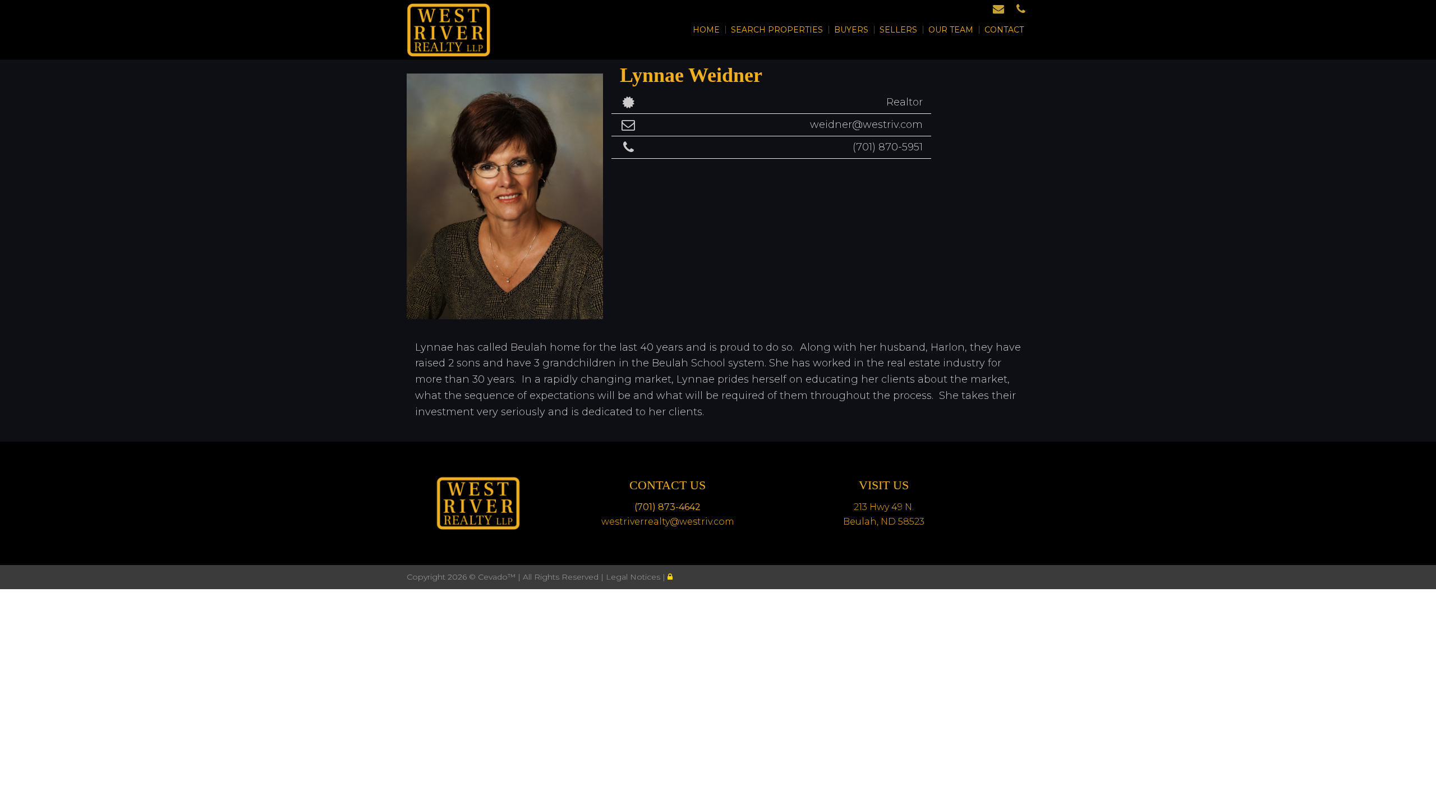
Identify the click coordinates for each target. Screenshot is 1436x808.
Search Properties (777, 30)
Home (706, 30)
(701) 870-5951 (888, 147)
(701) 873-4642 (667, 507)
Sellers (898, 30)
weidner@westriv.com (866, 124)
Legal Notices (634, 577)
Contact (1004, 30)
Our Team (950, 30)
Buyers (851, 30)
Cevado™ (498, 577)
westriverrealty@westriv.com (667, 521)
